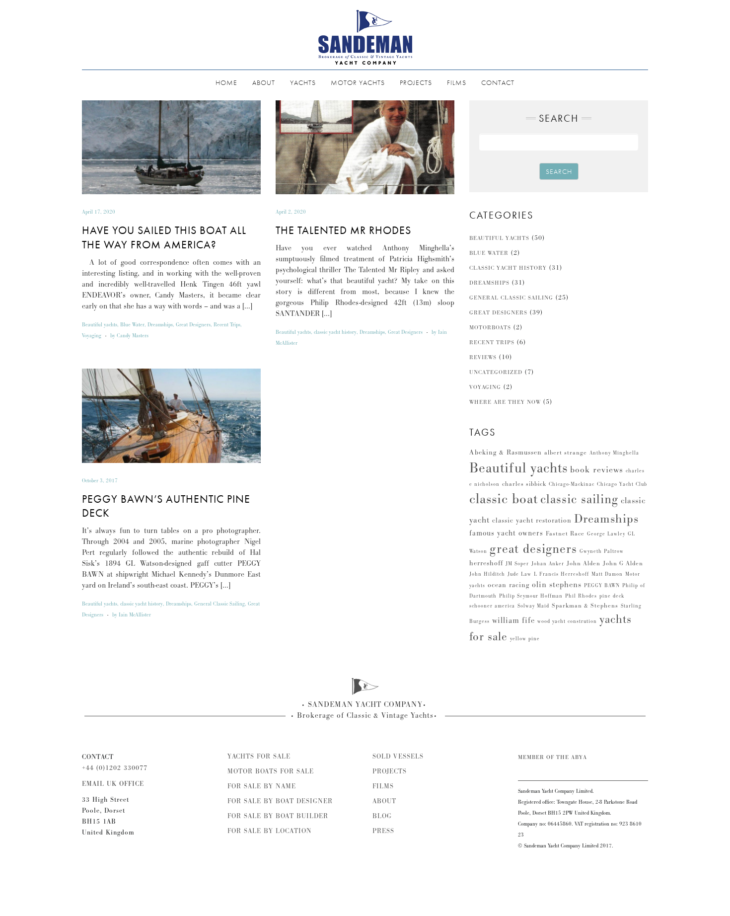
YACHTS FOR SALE (259, 756)
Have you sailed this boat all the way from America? (164, 237)
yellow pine (525, 638)
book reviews (596, 469)
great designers (533, 548)
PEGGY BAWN (602, 585)
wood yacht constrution (567, 621)
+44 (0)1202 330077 (114, 767)
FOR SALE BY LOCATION (269, 831)
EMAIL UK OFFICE (113, 783)
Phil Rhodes (581, 596)
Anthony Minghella (614, 453)
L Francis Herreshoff (561, 574)
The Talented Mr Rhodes (343, 230)
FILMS (456, 82)
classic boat (503, 499)
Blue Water (132, 324)
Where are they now (505, 402)
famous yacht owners (506, 533)
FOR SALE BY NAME (261, 786)
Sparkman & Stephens (585, 606)
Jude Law (519, 574)
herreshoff (486, 563)
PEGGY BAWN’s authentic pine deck (166, 506)
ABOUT (263, 82)
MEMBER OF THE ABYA (552, 757)
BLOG (382, 816)
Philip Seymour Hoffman (531, 596)
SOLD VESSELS (398, 756)
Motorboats (490, 327)
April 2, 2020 (291, 212)
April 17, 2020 (98, 212)
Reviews (483, 357)
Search (559, 171)
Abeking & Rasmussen (505, 452)
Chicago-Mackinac (571, 484)
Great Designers (193, 324)
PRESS (383, 831)
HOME (226, 82)
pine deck (611, 596)
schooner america (492, 606)
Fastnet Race (565, 534)
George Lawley (606, 534)
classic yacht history (335, 332)
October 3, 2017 (100, 480)
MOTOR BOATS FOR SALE (270, 771)
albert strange (565, 453)
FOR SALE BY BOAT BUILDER (277, 816)
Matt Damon (607, 574)
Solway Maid (533, 606)
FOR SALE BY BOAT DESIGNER (280, 801)
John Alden (583, 563)
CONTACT (497, 82)
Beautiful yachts (99, 324)
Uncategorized (495, 372)
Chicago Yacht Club (622, 484)
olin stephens (557, 584)
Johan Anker (547, 563)
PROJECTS (416, 82)
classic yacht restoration (532, 520)
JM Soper (517, 563)
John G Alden (623, 563)
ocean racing (508, 585)
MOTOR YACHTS (358, 82)
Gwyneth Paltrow (602, 551)
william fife (513, 620)
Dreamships (160, 324)
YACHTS (303, 82)
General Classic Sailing (219, 604)
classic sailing (579, 499)
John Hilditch (487, 574)
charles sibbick (524, 484)
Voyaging (91, 335)
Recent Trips (227, 324)
